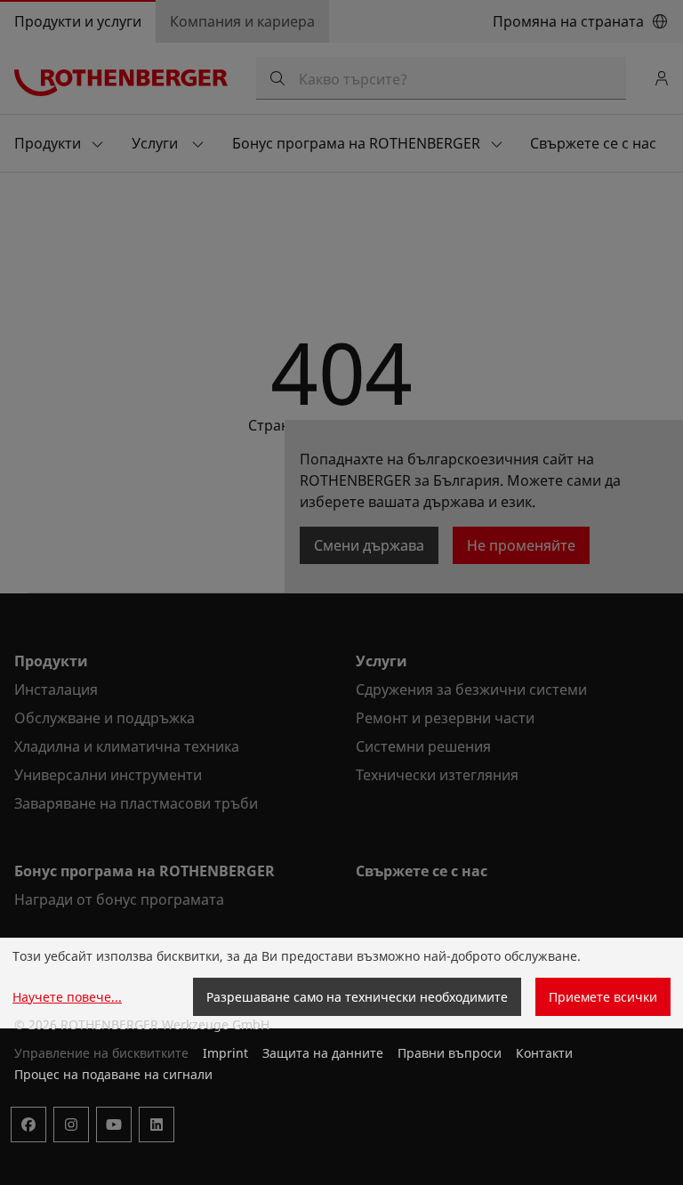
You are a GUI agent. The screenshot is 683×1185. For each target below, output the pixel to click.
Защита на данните (322, 1052)
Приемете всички (603, 996)
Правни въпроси (450, 1052)
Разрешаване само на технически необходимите (357, 996)
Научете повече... (67, 996)
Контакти (544, 1052)
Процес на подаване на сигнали (113, 1074)
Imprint (225, 1052)
